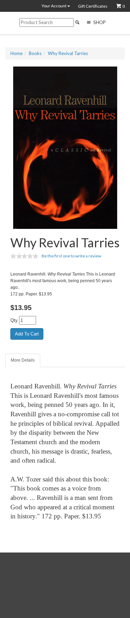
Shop (99, 22)
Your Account (54, 5)
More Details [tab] (23, 360)
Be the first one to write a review (71, 255)
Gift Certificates (92, 6)
